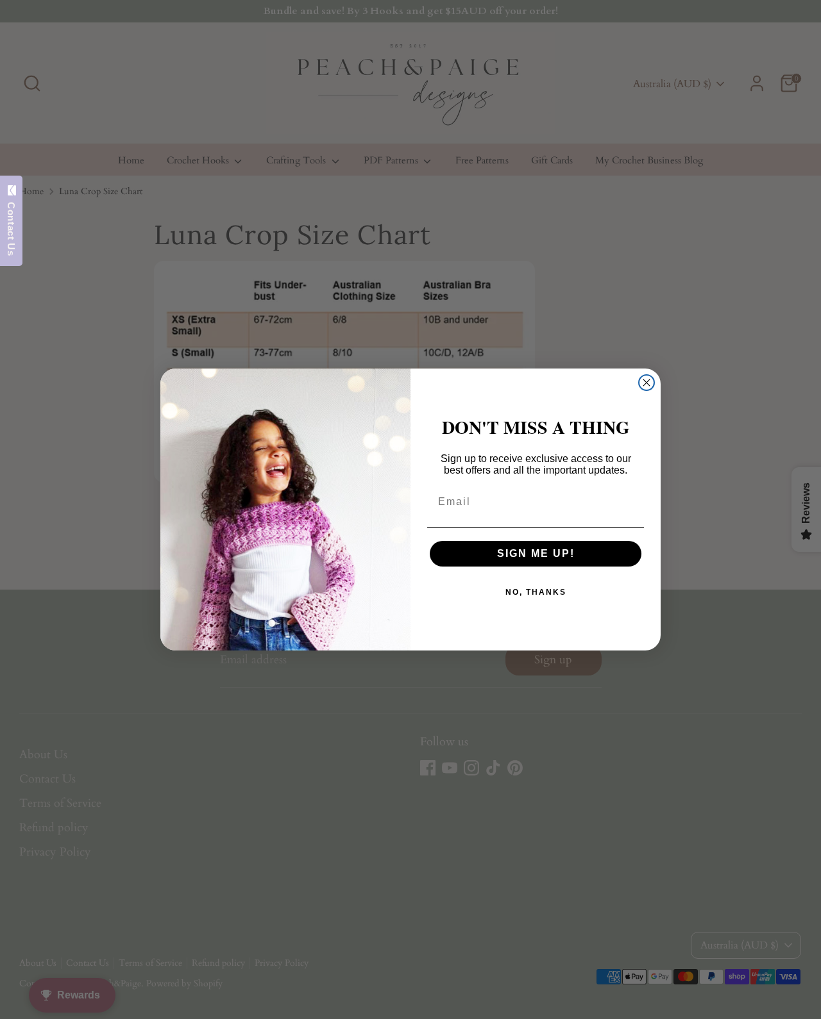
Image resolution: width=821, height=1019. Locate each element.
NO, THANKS (535, 592)
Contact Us (11, 225)
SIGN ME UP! (536, 553)
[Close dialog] (646, 382)
